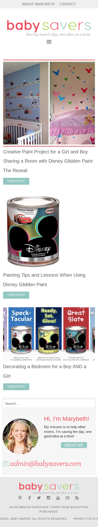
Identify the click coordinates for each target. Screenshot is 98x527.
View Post (16, 181)
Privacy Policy (86, 518)
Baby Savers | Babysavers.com (49, 28)
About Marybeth (38, 4)
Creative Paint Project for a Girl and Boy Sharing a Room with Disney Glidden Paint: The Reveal (48, 161)
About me (73, 445)
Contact (68, 4)
